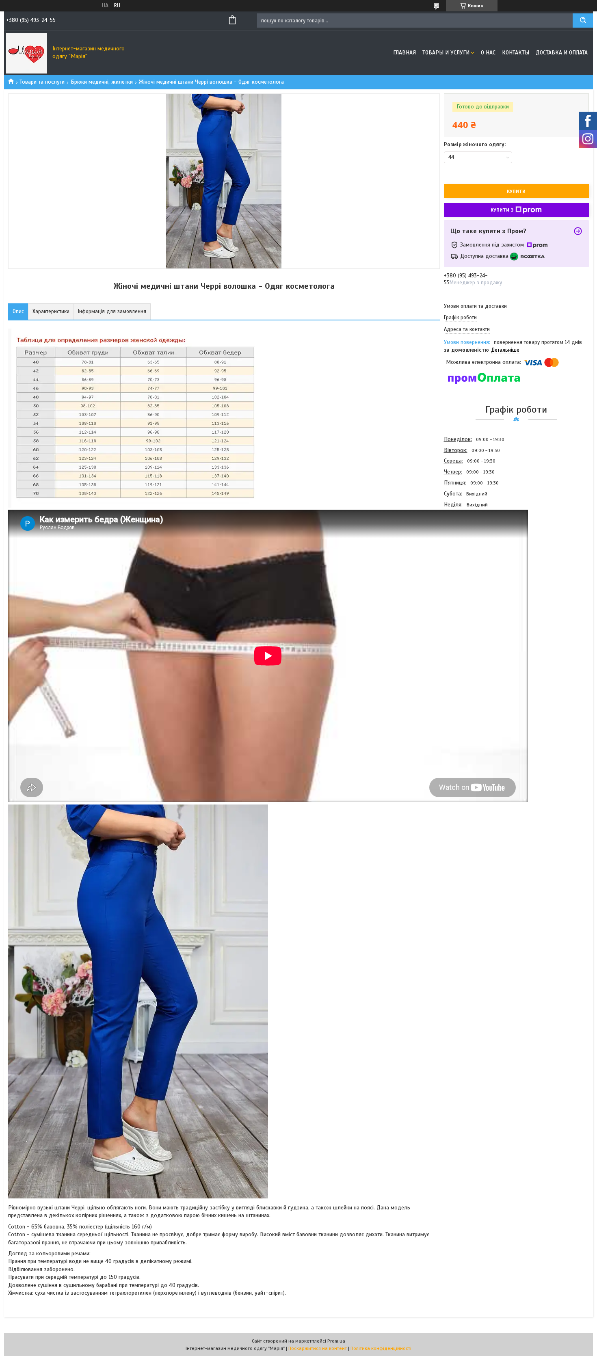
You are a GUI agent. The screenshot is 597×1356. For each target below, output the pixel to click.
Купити (516, 191)
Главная (404, 52)
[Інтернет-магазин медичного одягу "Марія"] (26, 52)
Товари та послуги (42, 81)
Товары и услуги (445, 52)
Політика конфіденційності (380, 1348)
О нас (488, 52)
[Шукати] (583, 20)
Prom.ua (336, 1341)
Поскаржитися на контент (317, 1348)
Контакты (515, 52)
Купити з (502, 210)
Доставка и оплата (562, 52)
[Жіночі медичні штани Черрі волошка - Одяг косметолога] (472, 554)
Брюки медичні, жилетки (102, 81)
